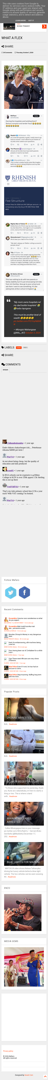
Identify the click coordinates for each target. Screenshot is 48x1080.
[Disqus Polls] (24, 406)
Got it (31, 21)
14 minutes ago (21, 631)
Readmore (13, 724)
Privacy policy (8, 1051)
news (18, 24)
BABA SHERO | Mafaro (10, 647)
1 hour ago (21, 655)
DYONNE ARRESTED (19, 717)
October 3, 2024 (32, 332)
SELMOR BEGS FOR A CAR (23, 781)
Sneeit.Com (29, 1075)
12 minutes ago (28, 623)
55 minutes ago (22, 647)
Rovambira (13, 618)
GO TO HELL (14, 749)
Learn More (20, 21)
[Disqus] (24, 472)
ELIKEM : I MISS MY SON (11, 663)
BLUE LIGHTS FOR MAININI (23, 862)
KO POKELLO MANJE (10, 631)
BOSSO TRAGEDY (23, 26)
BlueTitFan (13, 667)
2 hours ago (22, 671)
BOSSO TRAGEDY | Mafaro (11, 639)
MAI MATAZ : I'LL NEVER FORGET (13, 623)
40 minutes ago (24, 639)
